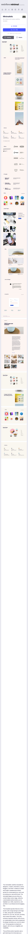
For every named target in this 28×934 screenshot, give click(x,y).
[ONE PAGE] (5, 9)
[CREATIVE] (9, 9)
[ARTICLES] (22, 9)
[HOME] (2, 9)
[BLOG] (15, 9)
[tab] (8, 37)
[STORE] (12, 9)
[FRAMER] (18, 9)
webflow (12, 4)
